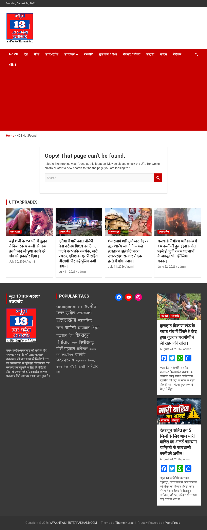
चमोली (70, 327)
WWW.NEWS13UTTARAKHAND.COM (73, 523)
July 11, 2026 (67, 271)
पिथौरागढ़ (86, 342)
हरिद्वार (92, 366)
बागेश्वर (82, 348)
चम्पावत (84, 327)
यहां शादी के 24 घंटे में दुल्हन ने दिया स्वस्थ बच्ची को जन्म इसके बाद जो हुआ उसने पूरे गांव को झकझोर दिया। (28, 248)
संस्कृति (150, 54)
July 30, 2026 (17, 261)
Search (158, 178)
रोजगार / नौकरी (131, 54)
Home (13, 54)
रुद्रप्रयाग (65, 360)
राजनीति (88, 54)
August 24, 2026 (170, 349)
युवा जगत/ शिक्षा (64, 354)
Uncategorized (66, 307)
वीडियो (12, 65)
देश (26, 54)
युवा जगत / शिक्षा (108, 54)
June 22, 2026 (166, 266)
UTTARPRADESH (24, 202)
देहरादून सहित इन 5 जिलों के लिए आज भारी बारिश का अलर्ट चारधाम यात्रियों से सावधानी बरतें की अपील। (178, 442)
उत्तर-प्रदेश (51, 54)
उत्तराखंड (69, 54)
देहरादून (82, 335)
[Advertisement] (103, 100)
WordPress (172, 523)
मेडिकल (177, 54)
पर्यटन (163, 54)
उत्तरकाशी (84, 312)
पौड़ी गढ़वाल (65, 348)
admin (32, 261)
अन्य (79, 306)
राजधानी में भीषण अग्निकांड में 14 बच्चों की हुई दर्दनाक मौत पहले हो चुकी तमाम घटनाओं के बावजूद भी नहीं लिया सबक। (177, 251)
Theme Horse (124, 523)
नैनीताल (63, 342)
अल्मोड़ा (91, 306)
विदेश (36, 54)
